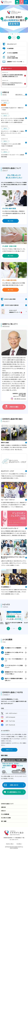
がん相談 (17, 3)
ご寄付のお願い (14, 406)
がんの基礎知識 (5, 814)
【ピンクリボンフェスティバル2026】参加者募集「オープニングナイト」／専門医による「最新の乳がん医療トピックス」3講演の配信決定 (12, 120)
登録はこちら (9, 749)
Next (26, 18)
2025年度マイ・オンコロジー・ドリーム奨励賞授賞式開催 (12, 155)
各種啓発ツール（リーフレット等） (14, 61)
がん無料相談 (10, 48)
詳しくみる (10, 220)
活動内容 (3, 807)
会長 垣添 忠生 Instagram (20, 398)
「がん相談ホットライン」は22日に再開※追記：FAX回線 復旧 (10, 144)
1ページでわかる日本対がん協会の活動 (12, 57)
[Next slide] (19, 628)
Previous (1, 18)
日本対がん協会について (7, 803)
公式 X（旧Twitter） (11, 713)
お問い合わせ (14, 785)
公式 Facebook (10, 724)
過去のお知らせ (18, 94)
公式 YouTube (10, 721)
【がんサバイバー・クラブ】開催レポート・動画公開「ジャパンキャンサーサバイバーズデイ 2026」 (12, 133)
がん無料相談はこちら (14, 792)
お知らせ (3, 810)
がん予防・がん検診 (6, 817)
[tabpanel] (14, 19)
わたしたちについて (12, 44)
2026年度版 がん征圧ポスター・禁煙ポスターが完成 (12, 108)
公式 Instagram (10, 717)
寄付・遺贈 (3, 821)
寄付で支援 (21, 3)
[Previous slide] (8, 628)
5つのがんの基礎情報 (12, 52)
